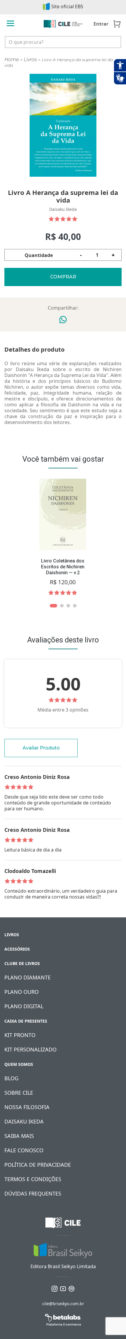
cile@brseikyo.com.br (63, 1303)
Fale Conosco (23, 1150)
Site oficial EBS (67, 6)
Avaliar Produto (41, 748)
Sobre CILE (18, 1092)
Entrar (100, 24)
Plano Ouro (21, 991)
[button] (53, 605)
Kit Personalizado (30, 1049)
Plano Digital (23, 1006)
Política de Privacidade (37, 1164)
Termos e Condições (32, 1179)
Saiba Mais (19, 1135)
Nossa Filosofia (27, 1107)
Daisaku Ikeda (24, 1121)
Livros (30, 59)
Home (11, 59)
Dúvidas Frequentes (32, 1193)
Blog (11, 1078)
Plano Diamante (27, 977)
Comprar (63, 277)
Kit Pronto (19, 1035)
